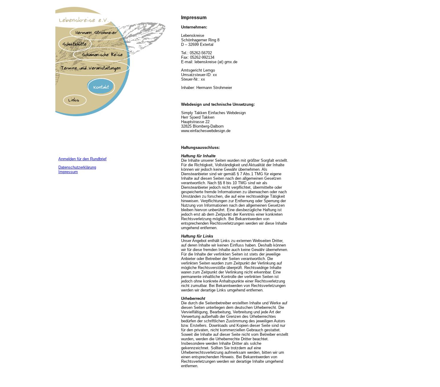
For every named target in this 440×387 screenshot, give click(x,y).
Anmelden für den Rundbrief (82, 159)
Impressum (68, 172)
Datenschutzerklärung (77, 167)
